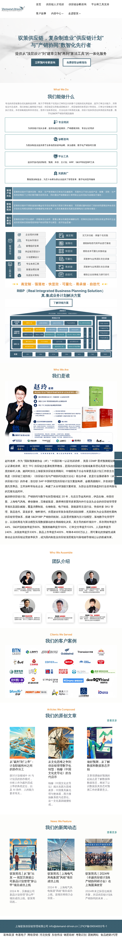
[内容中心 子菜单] (63, 13)
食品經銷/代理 (109, 934)
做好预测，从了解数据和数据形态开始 (98, 765)
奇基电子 (20, 934)
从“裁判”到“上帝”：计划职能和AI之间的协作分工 (22, 765)
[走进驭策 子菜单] (80, 13)
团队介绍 (61, 561)
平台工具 (63, 156)
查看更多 (112, 720)
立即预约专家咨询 (45, 62)
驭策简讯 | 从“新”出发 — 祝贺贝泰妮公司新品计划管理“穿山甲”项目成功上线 (23, 879)
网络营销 (32, 934)
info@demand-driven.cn (63, 926)
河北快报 (45, 934)
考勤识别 (81, 934)
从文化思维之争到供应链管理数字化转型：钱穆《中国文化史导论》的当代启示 (59, 769)
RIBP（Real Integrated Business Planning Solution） (61, 291)
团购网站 (93, 934)
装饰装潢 (8, 934)
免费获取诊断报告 (77, 62)
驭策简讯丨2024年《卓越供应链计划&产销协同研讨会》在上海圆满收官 (98, 879)
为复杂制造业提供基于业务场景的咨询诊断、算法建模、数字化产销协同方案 (61, 145)
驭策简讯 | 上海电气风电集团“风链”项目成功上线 (60, 877)
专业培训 (63, 122)
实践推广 (63, 173)
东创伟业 (57, 934)
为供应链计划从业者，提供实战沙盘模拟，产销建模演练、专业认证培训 (61, 128)
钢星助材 (69, 934)
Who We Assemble (61, 552)
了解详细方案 (61, 302)
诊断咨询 (63, 139)
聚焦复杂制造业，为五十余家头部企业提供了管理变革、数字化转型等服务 (61, 179)
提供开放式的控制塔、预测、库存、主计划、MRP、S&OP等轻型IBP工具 (61, 162)
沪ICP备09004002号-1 (93, 926)
